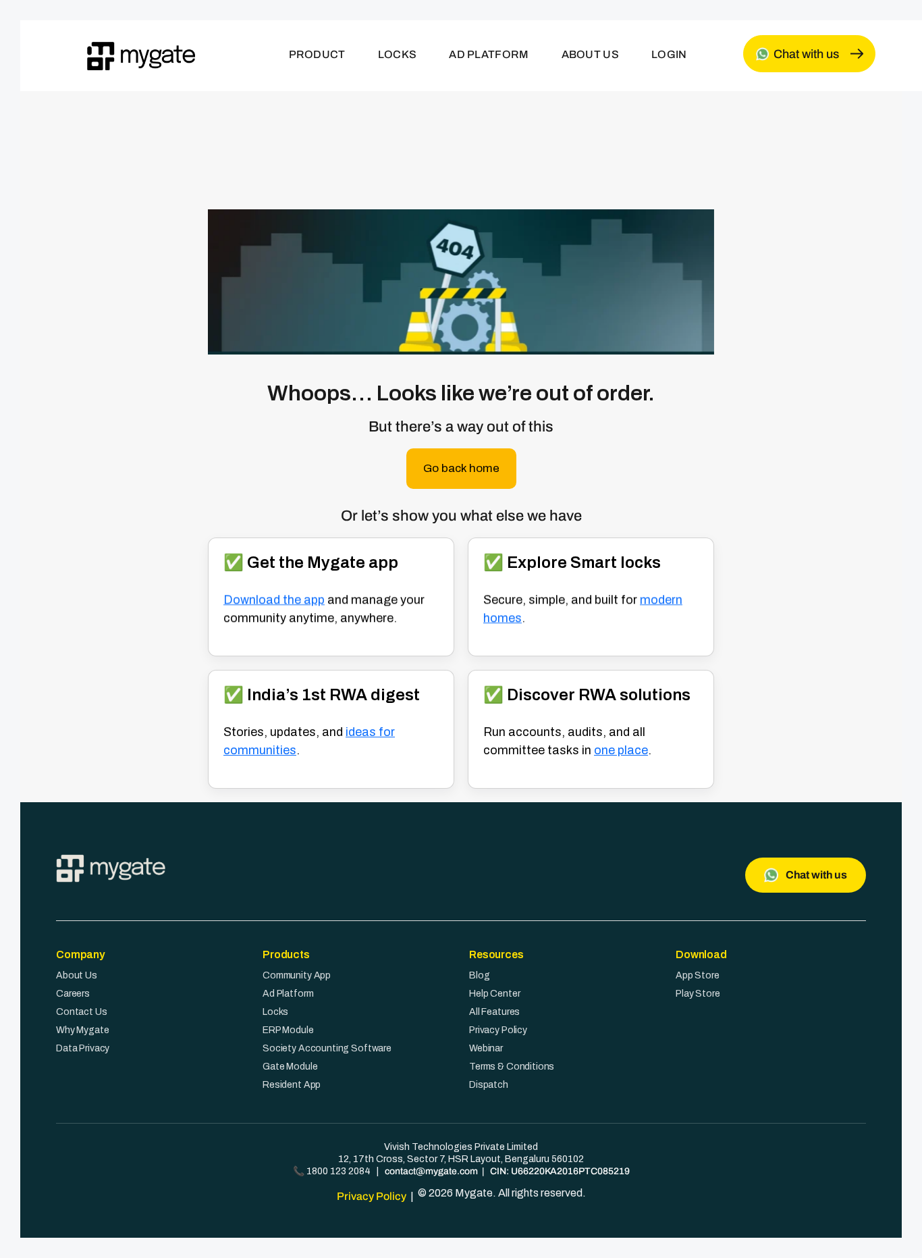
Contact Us (81, 1012)
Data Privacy (82, 1048)
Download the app (274, 599)
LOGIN (669, 54)
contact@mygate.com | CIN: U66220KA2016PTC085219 (507, 1171)
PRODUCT (317, 54)
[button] (461, 468)
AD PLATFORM (488, 54)
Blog (479, 975)
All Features (494, 1012)
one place (621, 750)
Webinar (486, 1048)
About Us (76, 975)
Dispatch (488, 1085)
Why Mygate (82, 1030)
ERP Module (288, 1030)
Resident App (292, 1085)
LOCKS (397, 54)
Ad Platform (288, 994)
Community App (297, 975)
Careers (73, 994)
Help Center (494, 994)
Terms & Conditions (511, 1067)
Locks (275, 1012)
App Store (698, 975)
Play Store (698, 994)
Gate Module (290, 1067)
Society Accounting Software (327, 1048)
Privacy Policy (498, 1030)
